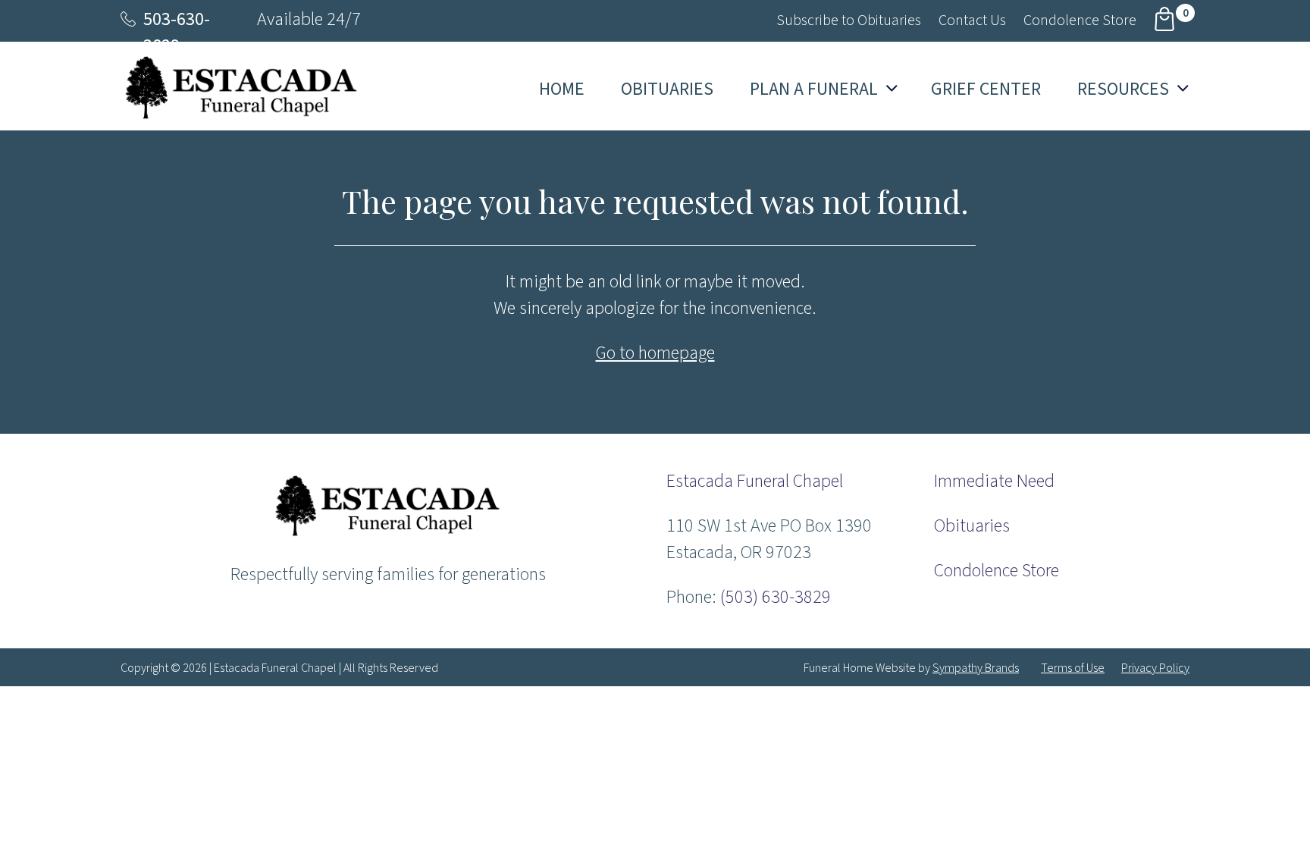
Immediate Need (994, 481)
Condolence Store (996, 570)
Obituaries (972, 526)
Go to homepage (655, 353)
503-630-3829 (176, 32)
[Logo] (388, 534)
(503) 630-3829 (775, 597)
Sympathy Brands (975, 668)
